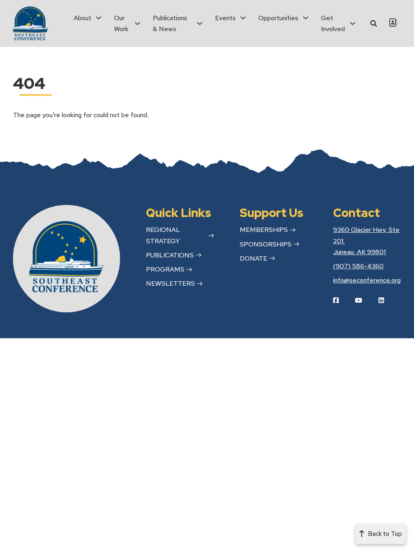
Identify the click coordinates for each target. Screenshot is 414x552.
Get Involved (333, 23)
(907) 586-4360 (358, 266)
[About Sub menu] (98, 18)
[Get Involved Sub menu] (352, 23)
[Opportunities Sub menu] (305, 18)
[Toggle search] (373, 23)
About (82, 18)
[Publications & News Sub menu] (199, 23)
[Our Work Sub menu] (137, 23)
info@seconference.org (367, 280)
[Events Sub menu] (243, 18)
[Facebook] (342, 300)
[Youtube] (364, 300)
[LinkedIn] (387, 300)
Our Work (121, 23)
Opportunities (278, 18)
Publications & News (170, 23)
